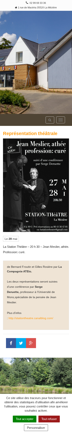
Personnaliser (36, 427)
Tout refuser (49, 419)
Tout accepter (24, 419)
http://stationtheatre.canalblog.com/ (31, 318)
